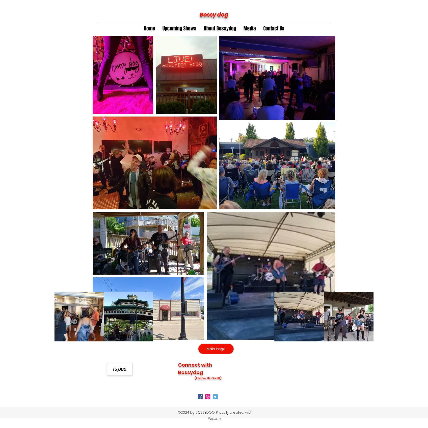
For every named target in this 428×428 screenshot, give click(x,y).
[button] (220, 28)
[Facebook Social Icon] (200, 396)
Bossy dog (214, 15)
